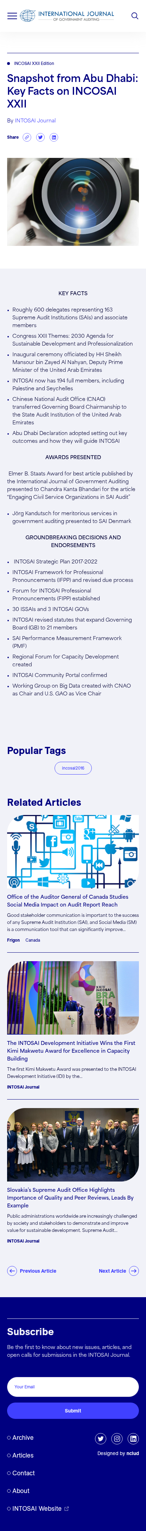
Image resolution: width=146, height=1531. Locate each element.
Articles (23, 1455)
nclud (133, 1453)
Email (15, 1369)
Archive (23, 1437)
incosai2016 (73, 768)
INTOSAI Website (37, 1508)
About (20, 1491)
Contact (23, 1473)
